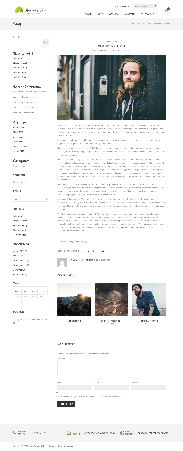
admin (15, 102)
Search (16, 37)
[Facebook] (83, 251)
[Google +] (98, 251)
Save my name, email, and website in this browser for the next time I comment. (89, 397)
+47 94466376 (38, 433)
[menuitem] (89, 14)
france (17, 297)
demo (15, 97)
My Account (121, 6)
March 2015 (18, 132)
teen (40, 297)
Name (60, 382)
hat (25, 297)
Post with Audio (19, 72)
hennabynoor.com (102, 259)
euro (34, 291)
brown (25, 291)
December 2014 (20, 137)
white (25, 302)
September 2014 (20, 146)
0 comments (62, 242)
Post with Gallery (20, 68)
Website (134, 382)
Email (97, 382)
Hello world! (18, 58)
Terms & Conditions (66, 446)
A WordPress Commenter (24, 92)
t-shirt (33, 297)
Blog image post (20, 63)
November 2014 (20, 142)
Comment (62, 359)
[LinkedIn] (103, 251)
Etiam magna (74, 321)
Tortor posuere (27, 108)
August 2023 (18, 128)
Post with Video (19, 77)
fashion (43, 291)
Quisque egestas (149, 321)
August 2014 (18, 151)
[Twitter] (88, 251)
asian (17, 291)
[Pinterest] (93, 251)
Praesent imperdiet (111, 321)
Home (133, 24)
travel (17, 302)
